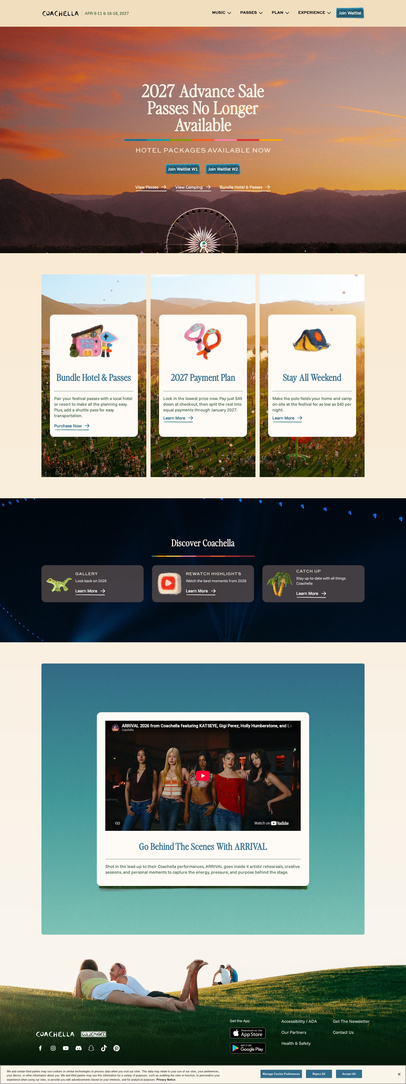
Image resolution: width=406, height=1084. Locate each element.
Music (218, 13)
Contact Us (343, 1032)
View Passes (146, 187)
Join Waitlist (350, 12)
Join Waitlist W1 (183, 169)
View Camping (189, 187)
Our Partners (293, 1032)
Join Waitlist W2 (223, 169)
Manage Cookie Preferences (281, 1073)
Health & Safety (296, 1043)
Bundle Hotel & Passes (241, 187)
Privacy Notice (165, 1079)
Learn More (174, 418)
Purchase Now (68, 425)
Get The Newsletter (351, 1021)
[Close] (399, 1074)
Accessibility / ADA (299, 1021)
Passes (248, 13)
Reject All (319, 1073)
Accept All (349, 1073)
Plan (277, 13)
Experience (311, 13)
